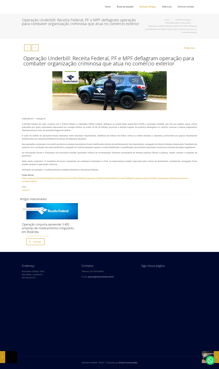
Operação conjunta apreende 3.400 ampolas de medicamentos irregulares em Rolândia (48, 228)
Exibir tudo (190, 48)
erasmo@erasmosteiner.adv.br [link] (101, 277)
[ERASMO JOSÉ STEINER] (42, 6)
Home (166, 20)
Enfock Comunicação (128, 363)
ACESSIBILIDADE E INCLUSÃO (178, 23)
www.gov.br (26, 190)
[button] (210, 360)
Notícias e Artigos (183, 20)
